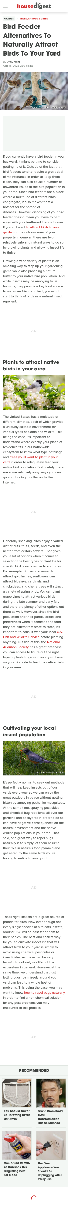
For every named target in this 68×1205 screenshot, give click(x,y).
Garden (9, 18)
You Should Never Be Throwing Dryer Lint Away (17, 1115)
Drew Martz (13, 62)
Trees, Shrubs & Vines (34, 18)
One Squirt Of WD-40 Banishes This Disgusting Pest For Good (17, 1169)
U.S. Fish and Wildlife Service (33, 634)
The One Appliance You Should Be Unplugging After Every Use (50, 1171)
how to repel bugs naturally (44, 992)
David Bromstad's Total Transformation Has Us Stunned (50, 1117)
